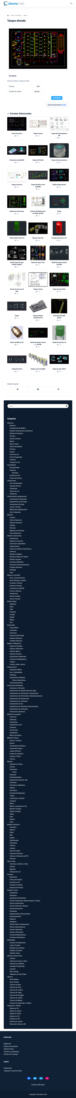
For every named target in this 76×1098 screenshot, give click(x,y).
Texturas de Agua (15, 985)
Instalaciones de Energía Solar (19, 699)
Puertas (12, 452)
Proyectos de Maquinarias (18, 659)
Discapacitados (14, 467)
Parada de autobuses (16, 754)
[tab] (12, 76)
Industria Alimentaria (16, 649)
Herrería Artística (15, 439)
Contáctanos (8, 1068)
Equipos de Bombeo (16, 646)
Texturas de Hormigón (17, 995)
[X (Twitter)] (38, 389)
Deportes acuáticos (16, 523)
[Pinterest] (58, 389)
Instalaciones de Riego (17, 504)
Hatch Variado (14, 982)
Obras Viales (11, 861)
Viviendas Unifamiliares (17, 937)
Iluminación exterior (16, 748)
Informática (13, 790)
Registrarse (7, 1044)
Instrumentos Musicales (17, 793)
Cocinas (12, 767)
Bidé (11, 835)
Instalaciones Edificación (15, 685)
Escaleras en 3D (15, 475)
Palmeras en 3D (15, 1019)
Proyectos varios (12, 890)
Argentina (13, 604)
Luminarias (13, 630)
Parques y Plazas (15, 756)
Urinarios (12, 859)
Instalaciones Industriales (18, 656)
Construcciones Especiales (18, 499)
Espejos (12, 838)
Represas (13, 869)
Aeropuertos (14, 893)
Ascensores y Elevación (17, 688)
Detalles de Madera (16, 554)
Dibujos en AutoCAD (13, 575)
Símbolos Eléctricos (16, 638)
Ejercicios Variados (16, 586)
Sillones (12, 819)
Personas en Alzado (16, 885)
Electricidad (11, 625)
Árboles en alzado (15, 1011)
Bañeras (12, 830)
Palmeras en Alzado (16, 1021)
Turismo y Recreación (16, 932)
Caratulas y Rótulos (16, 583)
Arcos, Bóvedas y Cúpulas (18, 580)
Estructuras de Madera (17, 964)
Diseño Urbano (12, 601)
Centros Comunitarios (17, 903)
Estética (12, 788)
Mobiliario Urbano (13, 738)
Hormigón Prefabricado (17, 966)
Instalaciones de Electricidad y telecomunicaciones (26, 696)
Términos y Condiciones (11, 1052)
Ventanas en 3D (15, 462)
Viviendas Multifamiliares (18, 935)
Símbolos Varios (15, 953)
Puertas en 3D (14, 454)
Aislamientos (14, 538)
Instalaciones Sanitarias (17, 712)
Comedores (13, 911)
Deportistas (13, 877)
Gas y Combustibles (16, 672)
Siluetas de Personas (16, 888)
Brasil (11, 607)
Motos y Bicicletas (15, 735)
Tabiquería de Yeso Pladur (18, 974)
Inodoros (12, 845)
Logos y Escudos (15, 945)
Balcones (13, 426)
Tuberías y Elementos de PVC (19, 856)
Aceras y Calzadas (15, 741)
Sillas (11, 817)
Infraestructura (12, 667)
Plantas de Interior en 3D (18, 1024)
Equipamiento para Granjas (18, 502)
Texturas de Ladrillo (16, 998)
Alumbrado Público (16, 670)
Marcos (12, 441)
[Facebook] (17, 389)
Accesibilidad (11, 465)
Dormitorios (13, 769)
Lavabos (12, 848)
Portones (12, 449)
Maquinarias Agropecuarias (18, 509)
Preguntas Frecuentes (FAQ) (13, 1071)
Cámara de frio (14, 491)
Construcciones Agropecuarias (17, 496)
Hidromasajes (14, 840)
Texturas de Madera (16, 1000)
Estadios (12, 525)
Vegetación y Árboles (14, 1006)
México (12, 620)
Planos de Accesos (16, 478)
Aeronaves (13, 717)
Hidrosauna (13, 843)
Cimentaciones (14, 546)
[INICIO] (8, 15)
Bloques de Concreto (16, 541)
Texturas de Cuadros (16, 990)
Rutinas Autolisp (15, 596)
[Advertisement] (57, 83)
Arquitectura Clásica (16, 764)
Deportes (10, 515)
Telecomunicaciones (16, 683)
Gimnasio (13, 528)
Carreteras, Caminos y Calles (19, 864)
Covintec (12, 958)
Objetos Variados (15, 811)
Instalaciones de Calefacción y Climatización (24, 693)
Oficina (12, 814)
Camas (14, 772)
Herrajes (12, 436)
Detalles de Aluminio (16, 433)
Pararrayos (13, 633)
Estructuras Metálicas (17, 562)
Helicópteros (14, 733)
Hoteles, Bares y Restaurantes (19, 924)
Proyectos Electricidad (17, 635)
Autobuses (13, 720)
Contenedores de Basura (17, 746)
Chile (11, 609)
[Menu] (71, 3)
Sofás (11, 822)
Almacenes (13, 895)
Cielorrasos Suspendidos (17, 544)
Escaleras (13, 470)
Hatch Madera (14, 979)
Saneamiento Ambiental (17, 677)
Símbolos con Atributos (17, 948)
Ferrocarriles (14, 730)
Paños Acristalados (16, 446)
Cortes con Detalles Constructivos (20, 549)
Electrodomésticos (15, 777)
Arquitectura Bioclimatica (18, 898)
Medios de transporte (14, 714)
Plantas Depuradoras (19, 680)
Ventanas (13, 460)
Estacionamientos (15, 916)
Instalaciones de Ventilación (19, 709)
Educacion (13, 775)
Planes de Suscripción (11, 1046)
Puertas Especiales (16, 457)
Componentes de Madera (18, 428)
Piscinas (12, 759)
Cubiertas (13, 552)
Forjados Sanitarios (16, 567)
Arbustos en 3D (14, 1016)
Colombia (13, 612)
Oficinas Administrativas (17, 927)
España (12, 617)
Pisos (11, 573)
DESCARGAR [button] (57, 98)
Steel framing (14, 971)
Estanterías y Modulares (17, 785)
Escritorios (13, 782)
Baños (12, 832)
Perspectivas (14, 594)
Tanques (12, 662)
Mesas (12, 803)
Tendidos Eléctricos (16, 641)
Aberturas (10, 423)
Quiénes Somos (9, 1049)
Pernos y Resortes (15, 591)
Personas (10, 874)
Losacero (13, 969)
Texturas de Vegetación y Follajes (20, 1003)
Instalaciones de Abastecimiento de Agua (23, 691)
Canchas (12, 517)
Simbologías (11, 940)
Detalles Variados (15, 559)
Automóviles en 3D (16, 725)
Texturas (10, 977)
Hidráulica (13, 675)
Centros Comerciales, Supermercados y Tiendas (25, 901)
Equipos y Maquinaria (14, 643)
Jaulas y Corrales (15, 507)
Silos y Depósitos (15, 512)
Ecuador (12, 614)
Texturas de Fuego (15, 992)
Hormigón (13, 570)
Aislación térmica (15, 486)
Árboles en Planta (15, 1013)
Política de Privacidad (11, 1054)
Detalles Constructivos (14, 536)
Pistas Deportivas (15, 533)
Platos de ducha (15, 851)
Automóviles (14, 722)
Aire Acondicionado (16, 483)
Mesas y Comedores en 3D (18, 806)
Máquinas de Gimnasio (17, 531)
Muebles (10, 762)
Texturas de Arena (15, 987)
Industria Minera (15, 651)
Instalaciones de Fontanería (19, 701)
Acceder (63, 105)
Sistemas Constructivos (14, 956)
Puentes (12, 867)
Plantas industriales (16, 930)
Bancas (12, 743)
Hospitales (13, 922)
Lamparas (13, 801)
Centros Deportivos (16, 520)
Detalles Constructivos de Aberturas (21, 431)
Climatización (11, 481)
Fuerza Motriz (14, 628)
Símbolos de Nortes (16, 950)
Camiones (13, 727)
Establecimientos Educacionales (20, 914)
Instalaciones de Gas (16, 704)
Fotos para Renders (16, 880)
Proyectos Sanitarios (16, 853)
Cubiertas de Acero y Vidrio (18, 961)
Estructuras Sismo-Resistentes (19, 565)
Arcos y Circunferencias (17, 578)
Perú (11, 622)
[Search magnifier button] (66, 406)
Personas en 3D (15, 882)
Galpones (13, 919)
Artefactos (13, 827)
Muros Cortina (14, 444)
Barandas (15, 473)
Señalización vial (15, 872)
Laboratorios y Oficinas (17, 798)
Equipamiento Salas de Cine (19, 780)
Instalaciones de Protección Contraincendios (24, 706)
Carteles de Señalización (18, 943)
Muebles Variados (15, 809)
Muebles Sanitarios (13, 824)
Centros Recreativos (16, 909)
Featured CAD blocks (38, 1085)
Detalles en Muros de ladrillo (19, 557)
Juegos (12, 796)
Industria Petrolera (16, 654)
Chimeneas (13, 494)
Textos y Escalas (15, 599)
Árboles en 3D (14, 1008)
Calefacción (13, 488)
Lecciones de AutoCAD (17, 588)
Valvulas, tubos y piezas (17, 664)
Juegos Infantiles (15, 751)
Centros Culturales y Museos (19, 906)
